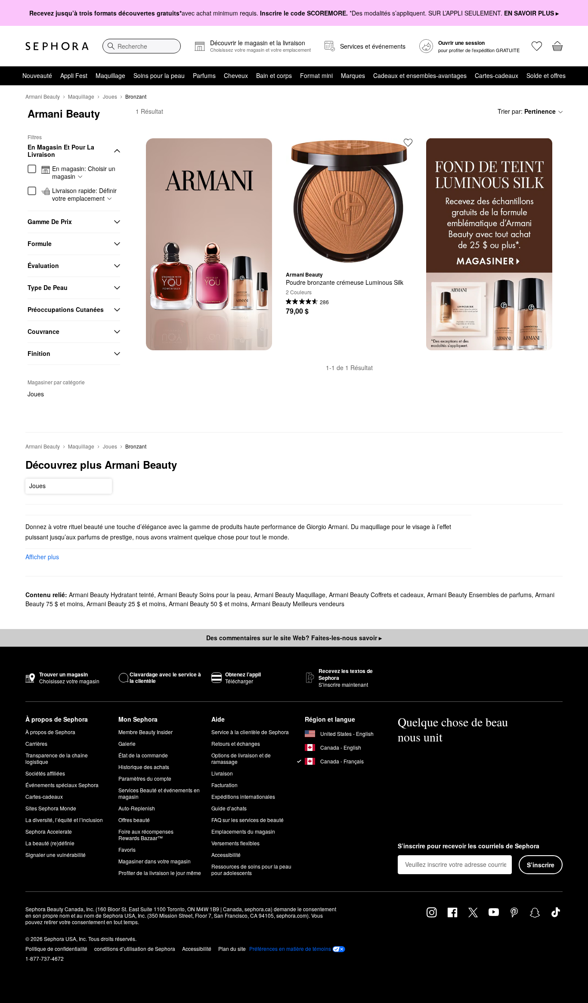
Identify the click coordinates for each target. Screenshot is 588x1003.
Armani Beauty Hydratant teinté (111, 594)
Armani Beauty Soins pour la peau (204, 594)
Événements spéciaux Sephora (62, 784)
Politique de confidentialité (56, 948)
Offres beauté (134, 819)
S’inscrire (540, 864)
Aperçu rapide (349, 258)
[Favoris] (536, 46)
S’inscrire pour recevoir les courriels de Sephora (468, 846)
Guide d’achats (229, 808)
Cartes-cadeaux (496, 75)
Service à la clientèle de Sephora (250, 731)
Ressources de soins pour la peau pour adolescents (251, 869)
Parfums (204, 75)
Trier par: (527, 111)
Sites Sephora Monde (50, 808)
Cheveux (236, 75)
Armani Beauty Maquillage (289, 594)
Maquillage (110, 75)
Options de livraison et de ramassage (241, 758)
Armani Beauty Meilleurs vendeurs (297, 603)
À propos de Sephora (50, 731)
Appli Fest (73, 75)
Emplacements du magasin (243, 831)
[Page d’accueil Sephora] (57, 46)
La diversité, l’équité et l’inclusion (64, 819)
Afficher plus (42, 556)
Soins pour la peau (159, 75)
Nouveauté (37, 75)
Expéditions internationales (243, 796)
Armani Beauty (42, 96)
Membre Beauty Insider (145, 731)
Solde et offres (546, 75)
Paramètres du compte (144, 778)
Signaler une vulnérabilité (55, 854)
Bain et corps (274, 75)
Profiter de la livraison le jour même (159, 872)
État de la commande (143, 755)
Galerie (127, 743)
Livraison (222, 773)
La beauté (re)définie (49, 843)
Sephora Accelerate (48, 831)
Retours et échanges (235, 743)
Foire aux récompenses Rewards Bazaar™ (145, 834)
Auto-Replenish (136, 808)
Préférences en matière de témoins (290, 948)
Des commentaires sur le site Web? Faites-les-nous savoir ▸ (294, 637)
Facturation (224, 784)
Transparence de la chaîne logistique (56, 758)
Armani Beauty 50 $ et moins (208, 603)
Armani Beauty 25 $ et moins (126, 603)
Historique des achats (143, 766)
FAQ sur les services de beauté (247, 819)
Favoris (127, 849)
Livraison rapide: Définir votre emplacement (84, 194)
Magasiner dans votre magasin (154, 861)
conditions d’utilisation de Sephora (134, 948)
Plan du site (232, 948)
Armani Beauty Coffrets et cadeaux (376, 594)
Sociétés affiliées (45, 773)
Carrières (36, 743)
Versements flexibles (235, 843)
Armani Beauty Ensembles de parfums (479, 594)
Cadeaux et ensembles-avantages (420, 75)
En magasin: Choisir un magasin (83, 172)
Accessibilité (226, 854)
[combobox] (141, 46)
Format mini (316, 75)
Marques (353, 75)
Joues (110, 96)
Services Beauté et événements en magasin (159, 793)
